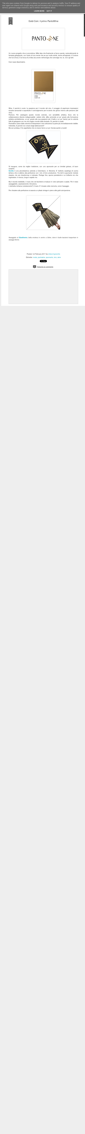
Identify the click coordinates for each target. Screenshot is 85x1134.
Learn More (39, 11)
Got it (49, 11)
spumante (49, 257)
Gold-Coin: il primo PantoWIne (43, 21)
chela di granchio (54, 254)
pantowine (41, 257)
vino (55, 257)
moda (35, 257)
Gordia (11, 171)
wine (59, 257)
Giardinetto (23, 237)
